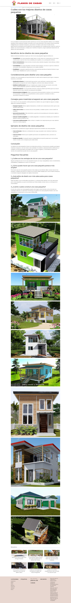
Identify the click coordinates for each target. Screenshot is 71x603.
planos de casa (35, 578)
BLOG (54, 3)
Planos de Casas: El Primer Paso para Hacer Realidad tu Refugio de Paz (53, 589)
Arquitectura (13, 581)
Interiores (12, 588)
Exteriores (12, 585)
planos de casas (34, 581)
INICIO (50, 3)
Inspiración (13, 586)
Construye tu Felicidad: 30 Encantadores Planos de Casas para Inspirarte (54, 584)
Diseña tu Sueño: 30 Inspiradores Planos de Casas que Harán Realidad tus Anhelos (54, 594)
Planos (12, 589)
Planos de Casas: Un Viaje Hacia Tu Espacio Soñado (54, 579)
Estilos (12, 583)
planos (31, 578)
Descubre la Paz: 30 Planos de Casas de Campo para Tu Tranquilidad (54, 599)
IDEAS (58, 3)
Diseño (12, 582)
